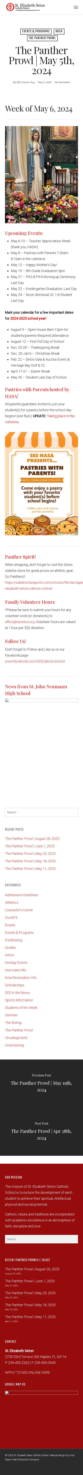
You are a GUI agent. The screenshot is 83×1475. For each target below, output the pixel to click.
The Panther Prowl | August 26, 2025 (32, 839)
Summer (11, 1015)
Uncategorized (16, 1038)
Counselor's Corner (19, 910)
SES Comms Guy (25, 82)
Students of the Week (21, 1008)
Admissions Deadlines (21, 895)
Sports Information (19, 1000)
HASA (59, 31)
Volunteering (14, 1045)
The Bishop (13, 1023)
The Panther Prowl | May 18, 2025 (30, 861)
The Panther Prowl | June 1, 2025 (30, 846)
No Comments (62, 82)
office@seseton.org (19, 622)
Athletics (11, 902)
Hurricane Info (15, 970)
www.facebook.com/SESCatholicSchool (35, 661)
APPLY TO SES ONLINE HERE (27, 1372)
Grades (10, 948)
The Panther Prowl (42, 38)
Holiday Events (16, 963)
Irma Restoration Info (20, 978)
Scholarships (14, 985)
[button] (76, 7)
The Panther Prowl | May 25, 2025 (30, 854)
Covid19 (11, 917)
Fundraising (13, 940)
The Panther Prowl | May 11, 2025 (30, 869)
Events (10, 925)
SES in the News (17, 993)
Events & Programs (36, 31)
